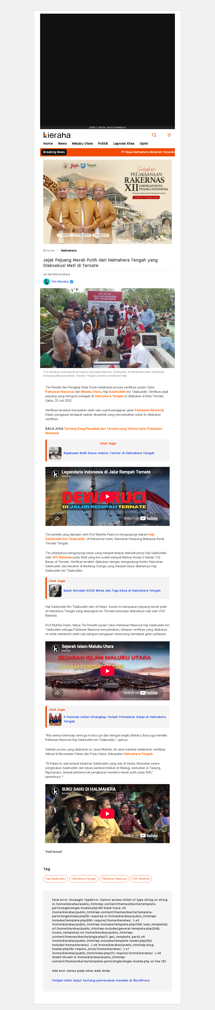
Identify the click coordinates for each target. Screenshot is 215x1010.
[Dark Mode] (162, 135)
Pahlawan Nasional (114, 878)
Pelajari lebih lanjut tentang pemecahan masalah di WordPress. (101, 980)
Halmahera (68, 250)
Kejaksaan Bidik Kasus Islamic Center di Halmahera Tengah (109, 453)
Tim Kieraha (59, 281)
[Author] (46, 281)
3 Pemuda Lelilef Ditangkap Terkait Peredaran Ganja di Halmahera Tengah (115, 719)
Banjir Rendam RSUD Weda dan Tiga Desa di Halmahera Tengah (112, 590)
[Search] (154, 135)
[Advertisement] (107, 57)
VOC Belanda (140, 878)
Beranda (49, 250)
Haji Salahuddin (56, 878)
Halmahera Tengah (84, 878)
